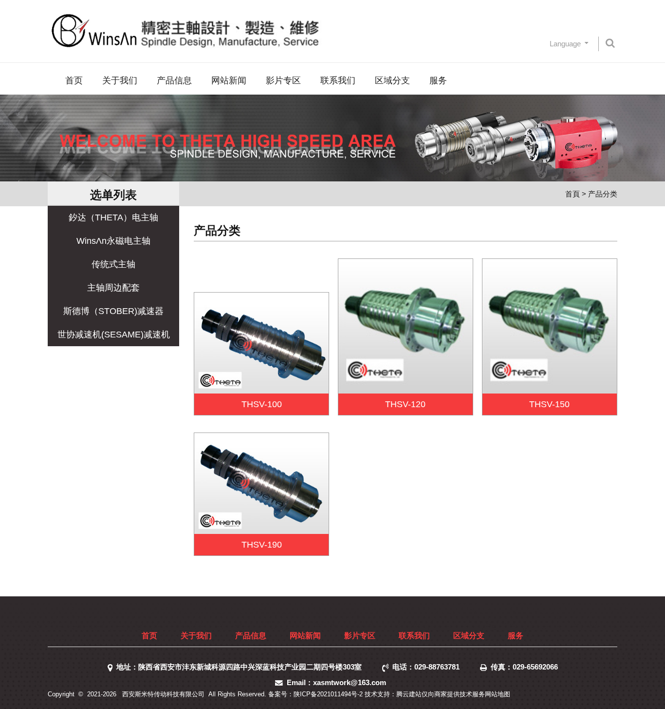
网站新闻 (228, 80)
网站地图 (497, 694)
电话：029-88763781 (427, 667)
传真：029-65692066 (524, 667)
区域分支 (392, 80)
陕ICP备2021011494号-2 (328, 694)
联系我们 (337, 80)
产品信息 (174, 80)
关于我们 (119, 80)
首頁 (572, 194)
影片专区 (283, 80)
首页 (74, 80)
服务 (438, 80)
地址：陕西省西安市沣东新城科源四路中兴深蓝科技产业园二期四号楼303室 (241, 667)
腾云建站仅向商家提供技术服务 (440, 694)
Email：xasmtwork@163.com (338, 682)
